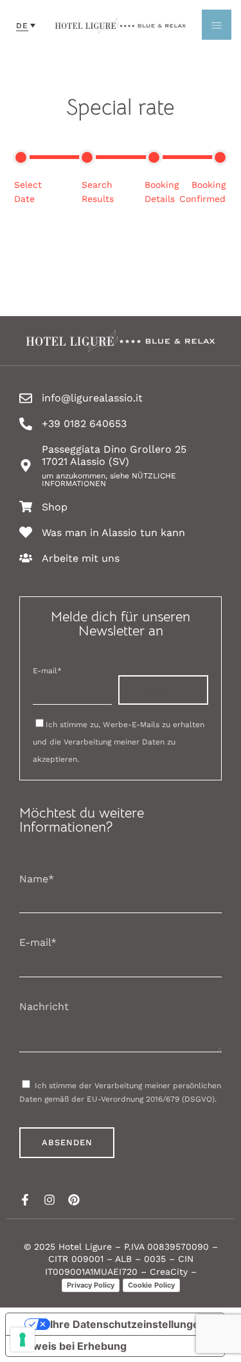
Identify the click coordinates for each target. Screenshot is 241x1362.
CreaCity (169, 1271)
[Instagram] (49, 1200)
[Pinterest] (74, 1200)
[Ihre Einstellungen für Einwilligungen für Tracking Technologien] (22, 1339)
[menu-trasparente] (216, 24)
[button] (25, 25)
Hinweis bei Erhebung (71, 1346)
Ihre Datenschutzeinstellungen (128, 1324)
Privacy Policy (90, 1285)
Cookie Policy (151, 1285)
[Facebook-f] (25, 1200)
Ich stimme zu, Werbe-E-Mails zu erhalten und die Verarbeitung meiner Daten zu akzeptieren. (118, 742)
